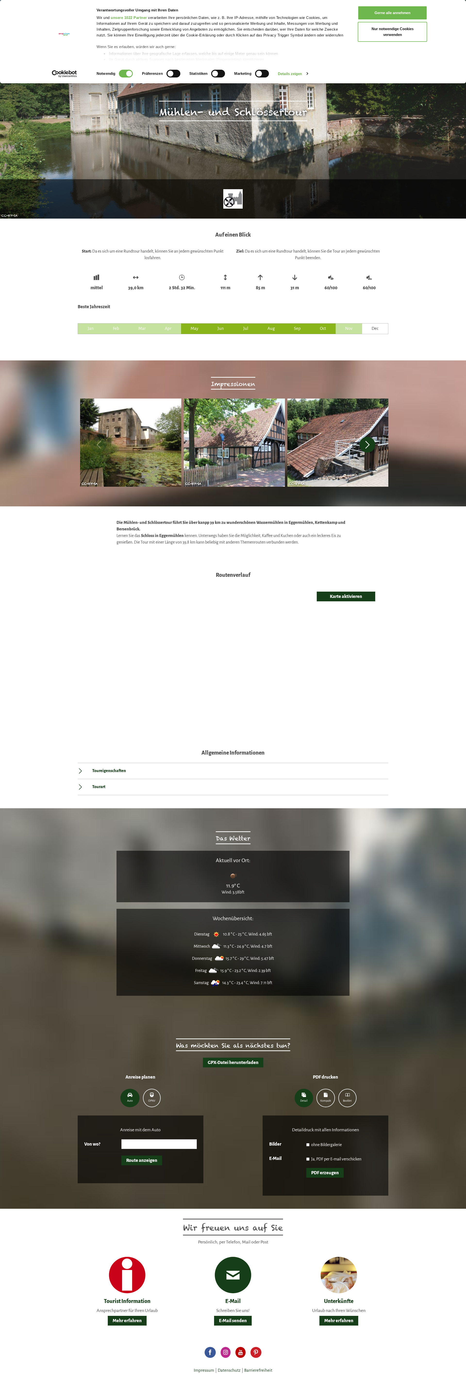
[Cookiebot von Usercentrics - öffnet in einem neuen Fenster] (64, 73)
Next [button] (367, 445)
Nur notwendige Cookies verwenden (393, 32)
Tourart (98, 787)
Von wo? (92, 1144)
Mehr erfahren (127, 1320)
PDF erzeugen (325, 1172)
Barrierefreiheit (258, 1370)
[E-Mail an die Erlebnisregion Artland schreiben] (233, 1275)
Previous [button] (99, 445)
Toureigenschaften (109, 771)
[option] (129, 444)
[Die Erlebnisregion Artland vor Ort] (127, 1275)
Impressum (204, 1370)
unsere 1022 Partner (129, 18)
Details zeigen (290, 74)
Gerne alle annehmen (392, 13)
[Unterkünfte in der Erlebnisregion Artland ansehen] (339, 1275)
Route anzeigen (141, 1160)
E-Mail (275, 1158)
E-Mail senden (233, 1320)
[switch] (173, 73)
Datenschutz (229, 1370)
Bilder (275, 1144)
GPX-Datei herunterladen (233, 1062)
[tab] (130, 1098)
